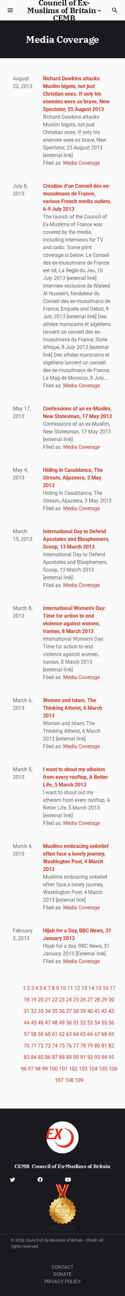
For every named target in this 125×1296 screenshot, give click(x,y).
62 (62, 1034)
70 (26, 1046)
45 (34, 1023)
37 (69, 1011)
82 (111, 1046)
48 (55, 1023)
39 (83, 1011)
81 (104, 1046)
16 (105, 988)
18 (26, 1000)
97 (31, 1069)
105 (103, 1069)
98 (38, 1069)
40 (90, 1011)
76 (69, 1046)
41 (97, 1011)
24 (69, 1000)
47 (48, 1023)
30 (111, 1000)
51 (76, 1023)
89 (69, 1057)
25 (76, 1000)
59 (41, 1034)
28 (97, 1000)
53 (90, 1023)
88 (62, 1057)
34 (48, 1011)
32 (34, 1011)
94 (104, 1057)
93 (97, 1057)
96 (24, 1069)
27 (90, 1000)
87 (55, 1057)
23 (62, 1000)
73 (48, 1046)
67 (97, 1034)
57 (26, 1034)
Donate (62, 1274)
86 (48, 1057)
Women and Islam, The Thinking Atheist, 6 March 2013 (72, 708)
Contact (62, 1267)
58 (34, 1034)
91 (83, 1057)
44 (26, 1023)
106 (113, 1069)
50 (69, 1023)
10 (63, 988)
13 (84, 988)
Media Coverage (81, 163)
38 (76, 1011)
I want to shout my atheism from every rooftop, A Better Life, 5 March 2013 (75, 777)
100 (53, 1069)
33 (41, 1011)
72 (41, 1046)
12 (77, 988)
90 (76, 1057)
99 (45, 1069)
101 (63, 1069)
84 (34, 1057)
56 (111, 1023)
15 (98, 988)
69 (111, 1034)
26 (83, 1000)
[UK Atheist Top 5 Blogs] (62, 1207)
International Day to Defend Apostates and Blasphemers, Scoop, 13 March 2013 (76, 539)
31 (26, 1011)
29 (104, 1000)
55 (104, 1023)
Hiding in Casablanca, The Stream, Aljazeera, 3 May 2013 (73, 477)
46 (41, 1023)
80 (97, 1046)
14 (91, 988)
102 (73, 1069)
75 (62, 1046)
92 (90, 1057)
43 (111, 1011)
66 (90, 1034)
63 (69, 1034)
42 (104, 1011)
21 (48, 1000)
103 (83, 1069)
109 (79, 1080)
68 (104, 1034)
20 (41, 1000)
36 (62, 1011)
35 (55, 1011)
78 (83, 1046)
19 (34, 1000)
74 (55, 1046)
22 (55, 1000)
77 (76, 1046)
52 (83, 1023)
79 (90, 1046)
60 (48, 1034)
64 (76, 1034)
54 (97, 1023)
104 (93, 1069)
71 (34, 1046)
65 (83, 1034)
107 (59, 1080)
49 (62, 1023)
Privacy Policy (62, 1281)
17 (112, 988)
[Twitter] (12, 1179)
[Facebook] (40, 1179)
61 (55, 1034)
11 (70, 988)
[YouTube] (68, 1179)
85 (41, 1057)
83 (26, 1057)
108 (69, 1080)
